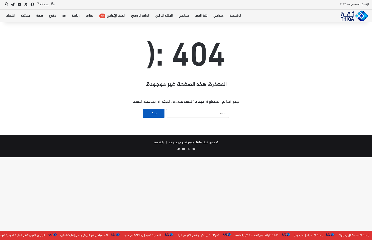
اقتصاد (10, 16)
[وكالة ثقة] (354, 16)
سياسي (184, 16)
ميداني (218, 16)
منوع (52, 16)
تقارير (89, 16)
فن (64, 16)
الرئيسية (235, 16)
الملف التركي (164, 16)
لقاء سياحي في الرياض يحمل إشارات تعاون (84, 235)
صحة (39, 16)
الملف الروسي (140, 16)
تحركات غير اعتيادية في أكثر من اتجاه (198, 235)
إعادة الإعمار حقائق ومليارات (353, 235)
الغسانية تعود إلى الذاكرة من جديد (142, 235)
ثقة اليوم (201, 16)
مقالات (25, 16)
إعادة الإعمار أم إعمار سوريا (308, 235)
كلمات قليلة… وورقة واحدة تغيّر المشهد (256, 235)
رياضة (75, 16)
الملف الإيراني (113, 16)
